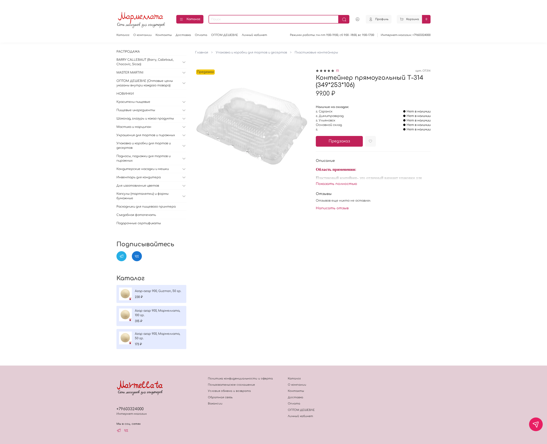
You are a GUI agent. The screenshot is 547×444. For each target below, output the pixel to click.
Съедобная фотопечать (136, 215)
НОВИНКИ (125, 93)
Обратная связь (220, 397)
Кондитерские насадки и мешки (142, 169)
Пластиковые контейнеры (316, 52)
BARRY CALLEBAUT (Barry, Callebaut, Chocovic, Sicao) (145, 62)
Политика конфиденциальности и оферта (240, 378)
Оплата (201, 35)
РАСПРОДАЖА (128, 51)
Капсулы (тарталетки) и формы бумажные (142, 196)
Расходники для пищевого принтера (146, 206)
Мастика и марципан (133, 126)
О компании (142, 35)
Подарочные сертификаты (138, 223)
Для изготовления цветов (137, 185)
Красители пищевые (133, 101)
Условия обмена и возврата (229, 390)
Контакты (164, 35)
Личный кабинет (254, 35)
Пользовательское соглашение (231, 384)
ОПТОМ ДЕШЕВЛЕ (224, 35)
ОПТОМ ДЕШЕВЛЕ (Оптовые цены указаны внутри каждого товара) (144, 83)
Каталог (193, 19)
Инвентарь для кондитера (138, 177)
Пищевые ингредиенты (135, 110)
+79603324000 (130, 409)
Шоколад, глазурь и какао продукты (145, 118)
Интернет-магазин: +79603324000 (406, 35)
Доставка (183, 35)
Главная (201, 52)
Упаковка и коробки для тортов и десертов (251, 52)
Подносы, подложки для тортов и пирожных (143, 158)
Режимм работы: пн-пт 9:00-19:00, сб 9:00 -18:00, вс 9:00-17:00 (332, 35)
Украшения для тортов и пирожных (145, 135)
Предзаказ (339, 141)
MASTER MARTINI (129, 72)
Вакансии (215, 403)
